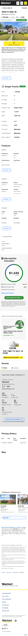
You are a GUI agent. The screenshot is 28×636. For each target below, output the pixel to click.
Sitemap (4, 602)
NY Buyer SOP (5, 611)
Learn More (8, 335)
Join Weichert (5, 605)
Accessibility (5, 608)
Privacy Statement (6, 599)
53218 (13, 533)
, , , (11, 527)
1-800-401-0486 (13, 586)
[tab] (4, 368)
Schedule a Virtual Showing (14, 45)
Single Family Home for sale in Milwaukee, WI (13, 47)
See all (5, 518)
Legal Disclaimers (6, 593)
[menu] (25, 3)
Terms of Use (5, 596)
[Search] (21, 3)
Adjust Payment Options (7, 293)
